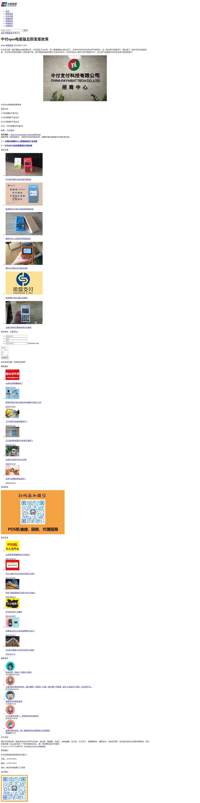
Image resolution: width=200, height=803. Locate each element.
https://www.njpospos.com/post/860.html (26, 135)
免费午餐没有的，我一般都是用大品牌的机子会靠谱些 (28, 731)
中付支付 (10, 130)
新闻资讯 (9, 14)
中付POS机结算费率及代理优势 (19, 146)
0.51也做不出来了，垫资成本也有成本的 (22, 716)
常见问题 (9, 16)
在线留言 (9, 26)
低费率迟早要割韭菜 (14, 701)
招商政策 (9, 19)
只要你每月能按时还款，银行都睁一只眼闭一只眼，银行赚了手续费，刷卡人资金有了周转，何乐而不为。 (49, 687)
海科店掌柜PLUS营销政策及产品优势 (21, 141)
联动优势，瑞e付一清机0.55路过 (19, 672)
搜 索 (25, 30)
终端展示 (9, 23)
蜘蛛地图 (42, 746)
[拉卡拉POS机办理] (9, 7)
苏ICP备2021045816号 (31, 746)
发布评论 (5, 358)
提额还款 (9, 21)
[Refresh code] (33, 343)
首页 (7, 11)
